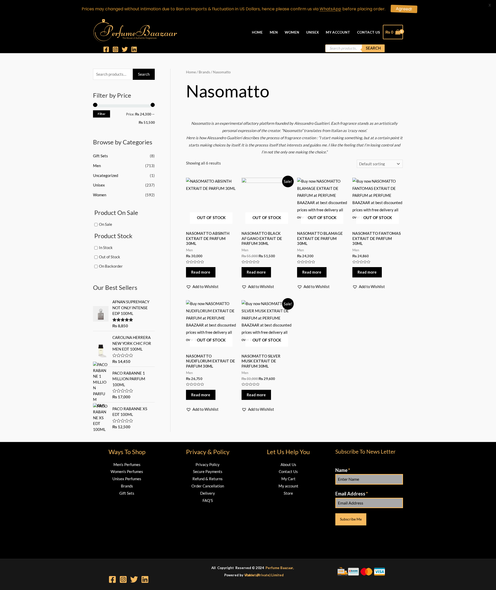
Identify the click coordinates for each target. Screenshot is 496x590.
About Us (288, 464)
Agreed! (401, 9)
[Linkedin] (134, 49)
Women (292, 32)
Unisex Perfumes (126, 478)
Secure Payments (207, 471)
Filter (101, 114)
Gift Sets (100, 155)
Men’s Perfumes (127, 464)
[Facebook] (106, 49)
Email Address (351, 493)
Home (257, 32)
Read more (200, 272)
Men (274, 32)
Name (342, 470)
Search (373, 48)
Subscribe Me (351, 519)
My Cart (288, 478)
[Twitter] (125, 49)
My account (288, 486)
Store (288, 493)
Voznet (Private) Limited (264, 575)
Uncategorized (105, 175)
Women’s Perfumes (127, 471)
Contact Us (368, 32)
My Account (338, 32)
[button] (202, 286)
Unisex (312, 32)
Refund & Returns (207, 478)
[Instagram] (115, 49)
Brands (127, 486)
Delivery (207, 493)
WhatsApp (330, 9)
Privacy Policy (208, 464)
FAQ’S (208, 500)
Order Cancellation (207, 486)
